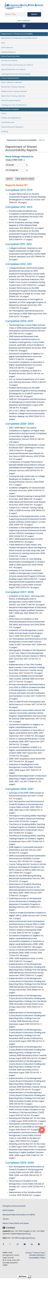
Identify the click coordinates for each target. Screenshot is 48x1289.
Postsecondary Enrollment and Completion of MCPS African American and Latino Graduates (26, 214)
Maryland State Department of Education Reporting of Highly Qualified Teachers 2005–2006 (27, 1152)
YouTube (25, 1244)
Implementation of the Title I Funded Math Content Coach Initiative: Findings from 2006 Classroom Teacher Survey (27, 667)
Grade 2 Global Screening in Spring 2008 (27, 496)
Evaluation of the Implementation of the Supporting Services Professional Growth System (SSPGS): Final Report (27, 530)
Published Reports (8, 52)
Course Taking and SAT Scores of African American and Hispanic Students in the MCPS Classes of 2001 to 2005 (27, 867)
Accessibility (34, 1258)
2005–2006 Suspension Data (22, 958)
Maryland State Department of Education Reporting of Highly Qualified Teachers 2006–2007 (27, 779)
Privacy (29, 1253)
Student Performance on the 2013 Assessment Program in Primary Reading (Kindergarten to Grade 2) (27, 197)
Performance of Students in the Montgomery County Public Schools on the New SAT (26, 1184)
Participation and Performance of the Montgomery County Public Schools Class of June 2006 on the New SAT (26, 1135)
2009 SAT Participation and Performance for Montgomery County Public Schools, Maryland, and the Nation (27, 402)
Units (3, 43)
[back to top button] (42, 1130)
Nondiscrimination (36, 1255)
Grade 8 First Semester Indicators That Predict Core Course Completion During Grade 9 (27, 282)
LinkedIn (32, 1244)
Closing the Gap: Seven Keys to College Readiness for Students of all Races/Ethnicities (27, 479)
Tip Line (6, 1219)
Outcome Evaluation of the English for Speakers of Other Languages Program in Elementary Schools (27, 302)
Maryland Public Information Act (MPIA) (19, 1215)
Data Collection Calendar (11, 82)
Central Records (7, 122)
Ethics (43, 1258)
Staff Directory (7, 47)
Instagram (18, 1244)
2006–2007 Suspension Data (22, 759)
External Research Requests (12, 127)
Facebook (3, 1244)
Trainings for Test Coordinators (14, 105)
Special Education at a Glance (13, 69)
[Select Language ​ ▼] (30, 20)
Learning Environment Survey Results (15, 74)
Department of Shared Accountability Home (19, 38)
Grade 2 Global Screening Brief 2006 (25, 930)
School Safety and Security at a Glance (17, 65)
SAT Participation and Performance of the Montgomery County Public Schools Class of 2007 (28, 642)
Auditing (4, 131)
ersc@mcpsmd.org (27, 1238)
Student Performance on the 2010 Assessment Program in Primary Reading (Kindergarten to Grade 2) (27, 291)
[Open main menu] (24, 26)
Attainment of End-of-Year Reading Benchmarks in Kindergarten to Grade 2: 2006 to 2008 (27, 562)
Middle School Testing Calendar (14, 91)
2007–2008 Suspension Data (22, 539)
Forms (3, 113)
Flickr (39, 1244)
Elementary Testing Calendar (13, 87)
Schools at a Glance (9, 60)
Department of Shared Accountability (22, 140)
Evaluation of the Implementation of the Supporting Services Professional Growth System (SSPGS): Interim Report (27, 519)
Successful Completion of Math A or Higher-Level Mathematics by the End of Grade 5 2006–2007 (27, 750)
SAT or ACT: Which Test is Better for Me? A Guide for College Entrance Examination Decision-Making (28, 413)
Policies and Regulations (11, 118)
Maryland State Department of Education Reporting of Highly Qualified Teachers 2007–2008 (27, 610)
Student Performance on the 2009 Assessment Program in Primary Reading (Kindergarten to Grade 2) (27, 391)
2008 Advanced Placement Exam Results (27, 502)
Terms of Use (38, 1253)
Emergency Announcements (14, 1206)
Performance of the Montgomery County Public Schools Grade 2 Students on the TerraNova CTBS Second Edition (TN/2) (27, 1110)
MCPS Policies (8, 1210)
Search (34, 14)
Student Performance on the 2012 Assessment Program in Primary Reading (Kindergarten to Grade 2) (27, 234)
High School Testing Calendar (13, 96)
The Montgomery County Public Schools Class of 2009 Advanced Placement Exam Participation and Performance (27, 328)
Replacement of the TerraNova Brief (25, 1192)
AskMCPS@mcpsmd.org (21, 1234)
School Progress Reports (11, 100)
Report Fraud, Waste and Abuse (16, 1223)
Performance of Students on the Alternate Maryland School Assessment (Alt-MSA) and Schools (27, 622)
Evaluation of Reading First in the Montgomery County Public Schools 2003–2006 (25, 767)
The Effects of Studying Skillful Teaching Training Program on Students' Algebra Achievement (27, 838)
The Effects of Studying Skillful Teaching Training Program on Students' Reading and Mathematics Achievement (27, 827)
